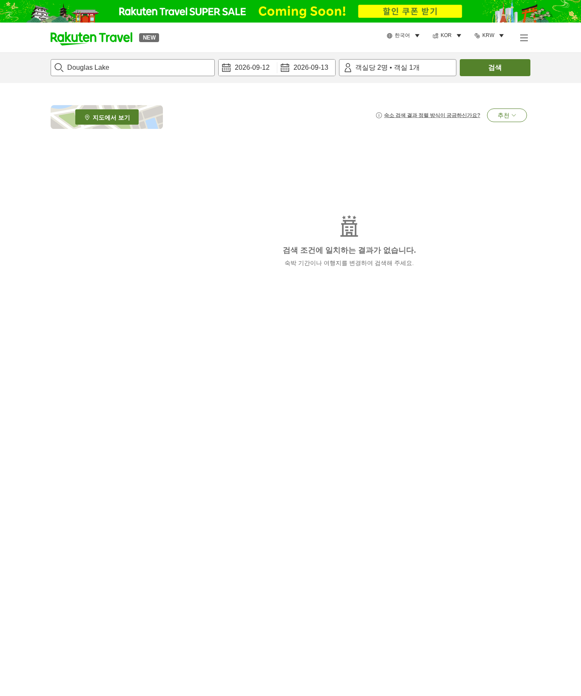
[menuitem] (404, 36)
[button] (91, 37)
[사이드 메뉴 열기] (523, 37)
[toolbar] (277, 67)
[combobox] (133, 67)
